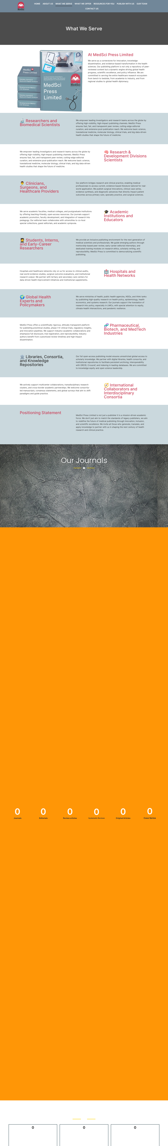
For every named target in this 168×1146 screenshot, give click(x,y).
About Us (48, 3)
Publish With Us (125, 3)
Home (37, 3)
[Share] (160, 2)
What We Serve (63, 3)
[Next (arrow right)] (163, 573)
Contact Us (91, 8)
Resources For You (104, 3)
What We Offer (83, 3)
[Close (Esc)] (165, 2)
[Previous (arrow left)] (4, 573)
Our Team (142, 3)
